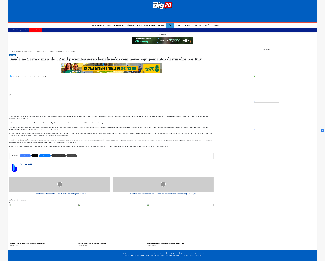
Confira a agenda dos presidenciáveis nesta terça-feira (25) (165, 243)
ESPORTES (161, 25)
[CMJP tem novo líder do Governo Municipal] (111, 222)
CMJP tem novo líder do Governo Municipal (92, 243)
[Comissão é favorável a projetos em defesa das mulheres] (42, 222)
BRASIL (139, 25)
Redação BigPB (16, 76)
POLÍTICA (169, 25)
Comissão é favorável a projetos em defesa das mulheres (27, 243)
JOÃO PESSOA (131, 25)
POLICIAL (177, 25)
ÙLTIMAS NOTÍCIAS (98, 25)
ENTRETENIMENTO (149, 25)
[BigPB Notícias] (162, 6)
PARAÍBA (108, 25)
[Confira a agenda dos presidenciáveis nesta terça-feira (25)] (180, 222)
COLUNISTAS (186, 25)
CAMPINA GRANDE (118, 25)
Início (11, 51)
